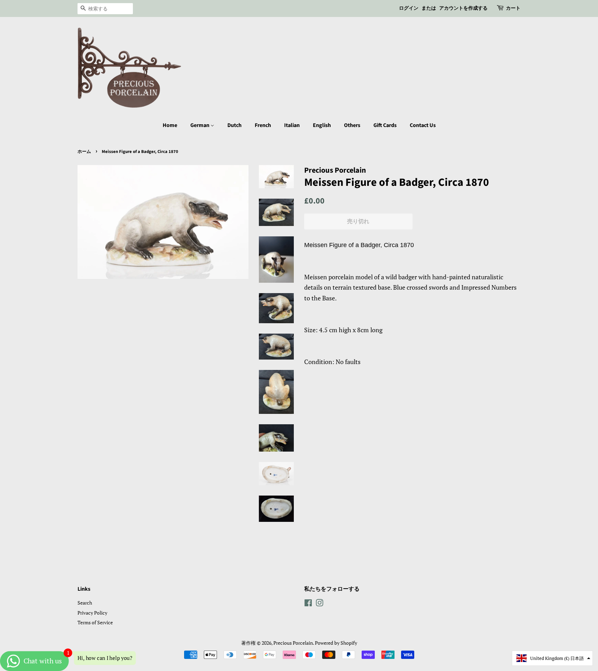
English (322, 125)
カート (513, 8)
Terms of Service (95, 622)
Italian (292, 125)
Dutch (234, 125)
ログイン (408, 8)
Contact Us (423, 125)
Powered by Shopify (336, 643)
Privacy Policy (92, 612)
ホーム (84, 151)
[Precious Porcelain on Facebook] (308, 604)
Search (85, 602)
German (200, 125)
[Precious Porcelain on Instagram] (319, 604)
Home (170, 125)
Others (352, 125)
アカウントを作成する (463, 8)
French (263, 125)
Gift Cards (385, 125)
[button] (552, 658)
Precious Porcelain (293, 643)
